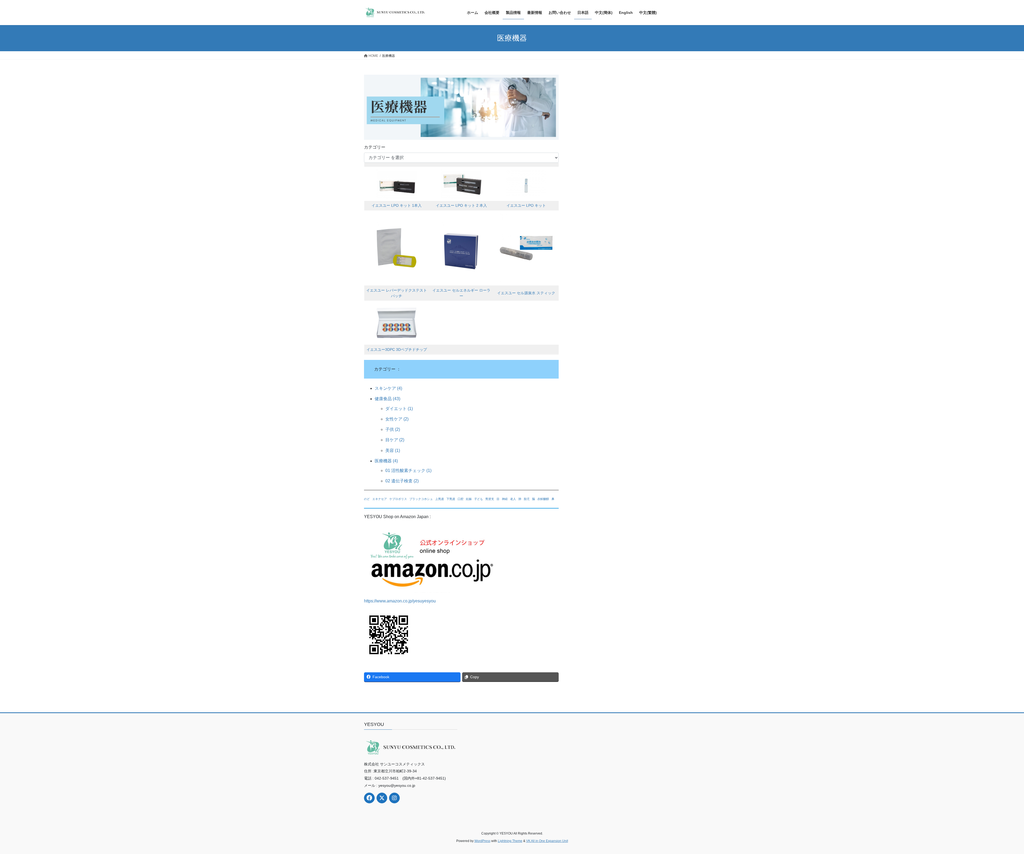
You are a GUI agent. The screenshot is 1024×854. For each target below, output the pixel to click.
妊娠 (469, 499)
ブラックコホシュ (421, 499)
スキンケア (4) (388, 388)
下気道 (450, 499)
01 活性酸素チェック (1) (408, 470)
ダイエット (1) (399, 408)
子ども (478, 499)
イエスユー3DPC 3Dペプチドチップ (396, 349)
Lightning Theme (510, 841)
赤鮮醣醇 (543, 499)
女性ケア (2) (397, 419)
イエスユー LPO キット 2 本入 (461, 205)
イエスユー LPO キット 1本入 (396, 205)
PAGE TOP (997, 823)
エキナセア (379, 499)
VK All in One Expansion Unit (547, 841)
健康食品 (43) (387, 398)
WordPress (482, 841)
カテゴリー (374, 147)
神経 (505, 499)
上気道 (439, 499)
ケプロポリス (398, 499)
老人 (513, 499)
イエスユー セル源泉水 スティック (526, 293)
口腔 (460, 499)
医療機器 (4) (386, 461)
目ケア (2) (394, 440)
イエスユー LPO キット (526, 205)
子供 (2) (392, 429)
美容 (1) (392, 450)
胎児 (527, 499)
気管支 (489, 499)
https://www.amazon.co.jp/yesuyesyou (400, 601)
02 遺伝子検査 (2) (402, 481)
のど (367, 499)
